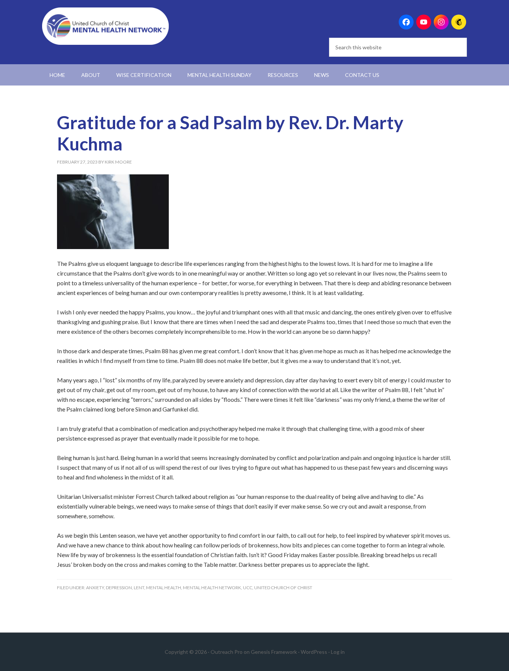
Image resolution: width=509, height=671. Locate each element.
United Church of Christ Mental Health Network (105, 26)
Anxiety (95, 587)
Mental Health (163, 587)
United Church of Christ (283, 587)
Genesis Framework (274, 652)
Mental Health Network (212, 587)
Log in (338, 652)
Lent (139, 587)
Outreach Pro (227, 652)
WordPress (314, 652)
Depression (119, 587)
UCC (247, 587)
